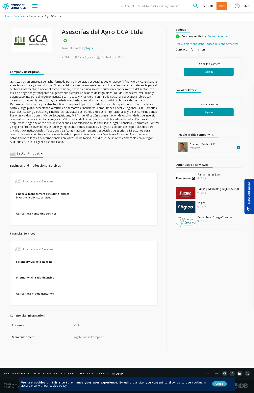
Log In (89, 48)
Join (222, 6)
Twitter (247, 373)
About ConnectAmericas (17, 373)
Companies (19, 16)
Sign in (209, 71)
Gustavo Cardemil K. (203, 144)
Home (7, 16)
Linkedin (239, 373)
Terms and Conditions (45, 373)
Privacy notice (68, 373)
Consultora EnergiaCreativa (214, 217)
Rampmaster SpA (208, 174)
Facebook (232, 373)
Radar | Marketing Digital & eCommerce (219, 189)
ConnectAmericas (218, 36)
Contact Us (102, 373)
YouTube (224, 373)
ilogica (201, 203)
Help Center (86, 373)
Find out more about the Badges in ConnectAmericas (207, 44)
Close (219, 383)
